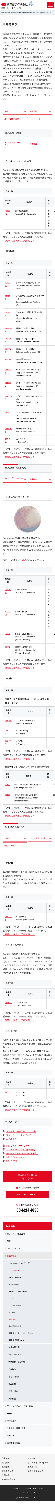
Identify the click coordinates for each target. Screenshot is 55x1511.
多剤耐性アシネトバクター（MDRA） (21, 1333)
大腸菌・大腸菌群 (14, 1277)
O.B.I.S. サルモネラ (37, 838)
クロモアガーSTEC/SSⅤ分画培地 (22, 1153)
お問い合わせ (8, 1475)
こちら (23, 560)
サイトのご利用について (34, 1488)
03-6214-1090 (27, 1210)
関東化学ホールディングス (11, 8)
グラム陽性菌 (13, 1347)
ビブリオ (11, 1298)
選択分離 (33, 111)
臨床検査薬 (11, 1420)
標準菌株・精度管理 (16, 1361)
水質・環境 (13, 1391)
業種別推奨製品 (13, 1442)
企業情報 (6, 1458)
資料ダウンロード (9, 1471)
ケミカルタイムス (35, 1471)
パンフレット (35, 118)
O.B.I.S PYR (11, 1160)
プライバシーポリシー (28, 1492)
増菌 (6, 111)
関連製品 (33, 143)
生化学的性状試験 (11, 118)
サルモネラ (12, 1319)
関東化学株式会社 (7, 12)
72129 (7, 794)
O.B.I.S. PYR (9, 845)
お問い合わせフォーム (26, 1194)
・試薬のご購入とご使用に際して (19, 240)
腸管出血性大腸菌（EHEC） (18, 1291)
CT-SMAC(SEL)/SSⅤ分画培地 (20, 1149)
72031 (7, 647)
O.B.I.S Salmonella (15, 1157)
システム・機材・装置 (16, 1428)
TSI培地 (7, 838)
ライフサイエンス (14, 1248)
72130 (7, 784)
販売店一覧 (32, 1466)
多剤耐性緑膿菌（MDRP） (17, 1340)
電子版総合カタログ (10, 1479)
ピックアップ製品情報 (16, 1233)
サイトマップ (17, 1488)
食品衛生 (12, 1383)
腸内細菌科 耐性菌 (14, 1326)
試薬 (9, 1241)
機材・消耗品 (13, 1376)
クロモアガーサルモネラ (13, 479)
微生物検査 (27, 12)
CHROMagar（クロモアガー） (20, 1263)
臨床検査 (12, 1398)
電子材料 (10, 1413)
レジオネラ (12, 1312)
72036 (7, 633)
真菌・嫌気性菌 (14, 1354)
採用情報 (6, 1466)
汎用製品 (12, 1369)
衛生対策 (10, 1435)
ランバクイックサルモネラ (13, 143)
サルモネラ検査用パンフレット (21, 1131)
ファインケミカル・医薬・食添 (20, 1406)
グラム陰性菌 (37, 12)
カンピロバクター (14, 1305)
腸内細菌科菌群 (13, 1284)
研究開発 (6, 1462)
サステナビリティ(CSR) (38, 1462)
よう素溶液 (11, 1138)
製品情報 (18, 12)
